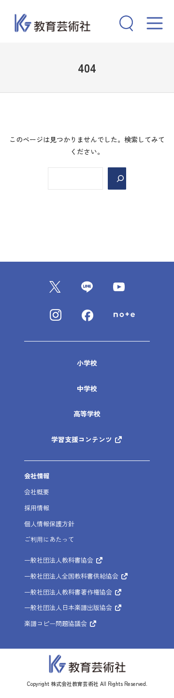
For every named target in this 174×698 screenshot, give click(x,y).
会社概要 (36, 491)
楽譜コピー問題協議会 (56, 623)
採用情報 (36, 507)
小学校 (87, 363)
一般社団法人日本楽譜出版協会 (69, 607)
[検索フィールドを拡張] (122, 23)
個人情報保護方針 (49, 523)
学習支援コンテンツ (82, 439)
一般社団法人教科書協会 (59, 559)
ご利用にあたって (49, 539)
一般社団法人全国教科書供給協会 (72, 575)
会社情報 (36, 475)
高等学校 (87, 413)
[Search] (117, 178)
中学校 (87, 388)
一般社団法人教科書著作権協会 (69, 591)
